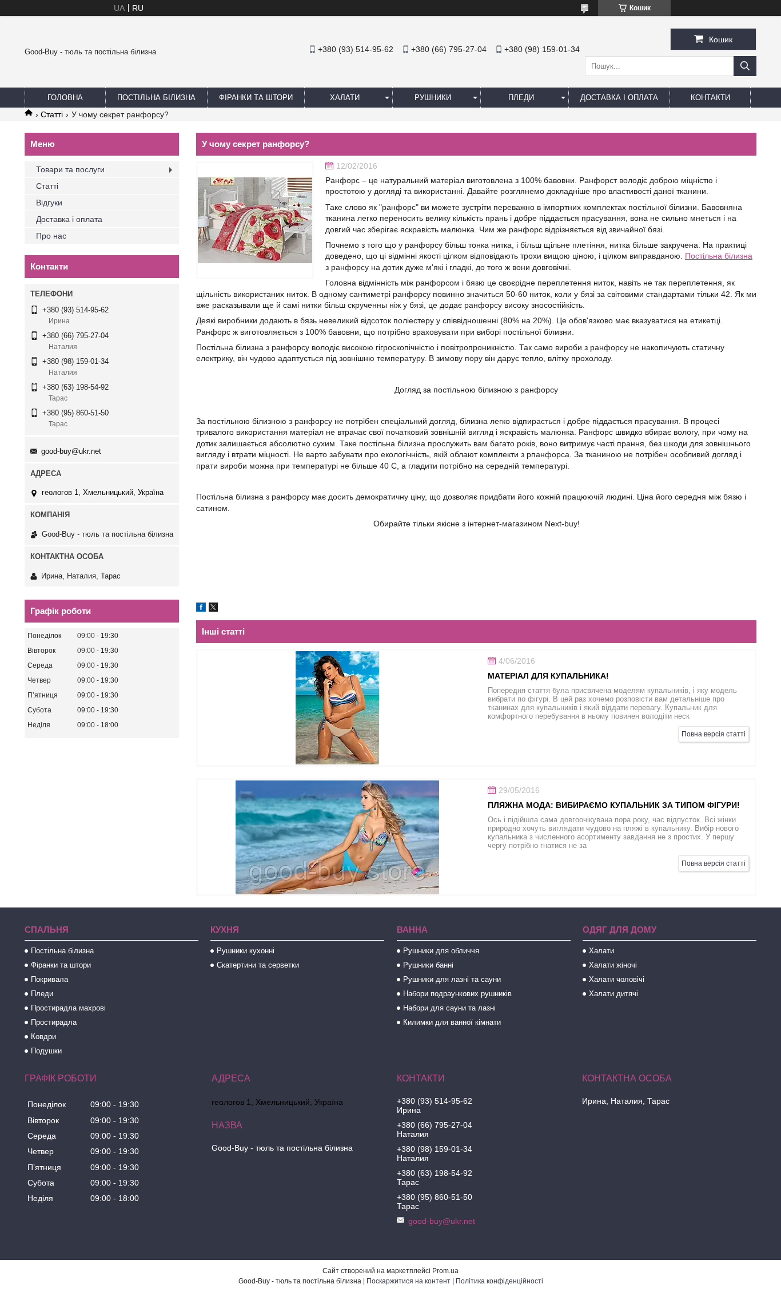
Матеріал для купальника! (548, 675)
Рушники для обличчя (441, 950)
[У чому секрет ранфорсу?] (255, 220)
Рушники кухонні (245, 950)
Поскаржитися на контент (408, 1281)
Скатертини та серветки (258, 965)
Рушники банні (428, 965)
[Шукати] (745, 66)
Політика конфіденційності (499, 1281)
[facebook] (201, 608)
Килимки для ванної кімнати (452, 1022)
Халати (345, 97)
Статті (52, 114)
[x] (213, 608)
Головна (65, 97)
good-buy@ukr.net (71, 451)
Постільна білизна (156, 97)
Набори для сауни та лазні (449, 1008)
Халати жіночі (613, 965)
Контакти (710, 97)
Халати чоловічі (616, 979)
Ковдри (43, 1036)
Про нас (51, 235)
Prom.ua (445, 1271)
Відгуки (49, 202)
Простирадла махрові (68, 1008)
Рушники (433, 97)
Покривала (49, 979)
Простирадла (54, 1022)
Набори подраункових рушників (457, 993)
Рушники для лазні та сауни (452, 979)
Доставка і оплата (619, 97)
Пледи (521, 97)
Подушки (46, 1051)
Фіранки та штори (256, 97)
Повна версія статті (714, 734)
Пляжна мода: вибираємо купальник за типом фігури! (614, 805)
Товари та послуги (70, 169)
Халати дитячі (613, 993)
